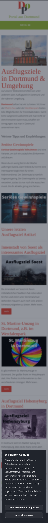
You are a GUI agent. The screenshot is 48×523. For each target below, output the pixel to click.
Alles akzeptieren (24, 515)
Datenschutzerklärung (15, 498)
